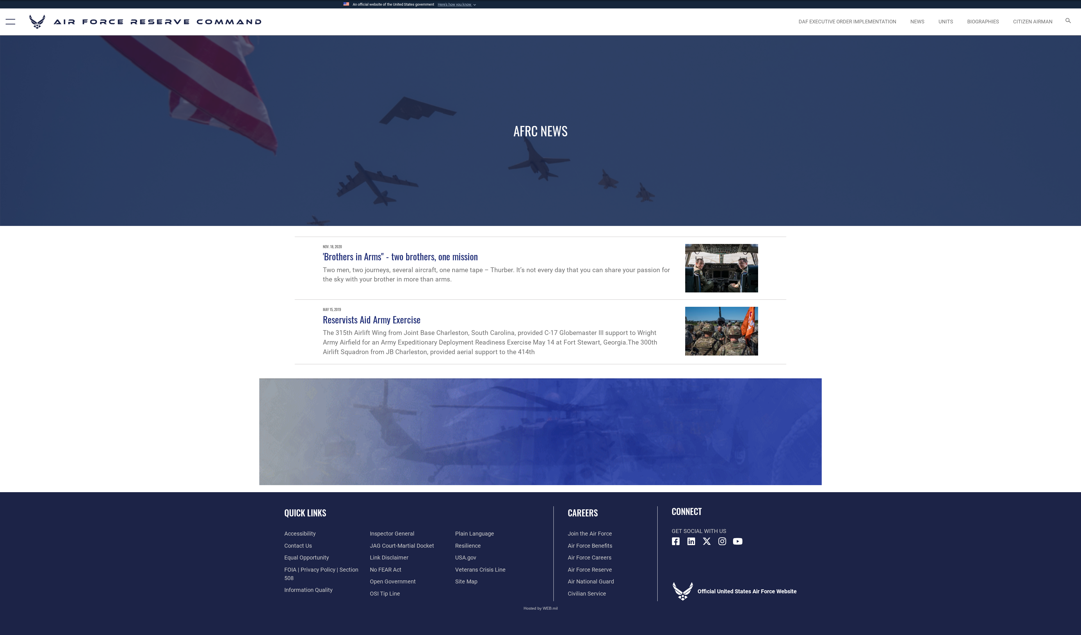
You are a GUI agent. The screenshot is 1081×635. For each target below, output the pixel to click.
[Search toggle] (1067, 22)
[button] (457, 4)
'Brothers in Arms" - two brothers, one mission (400, 256)
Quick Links (305, 512)
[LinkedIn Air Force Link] (691, 541)
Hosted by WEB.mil (541, 608)
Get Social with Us (699, 531)
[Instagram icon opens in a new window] (722, 541)
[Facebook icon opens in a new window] (676, 541)
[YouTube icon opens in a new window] (738, 541)
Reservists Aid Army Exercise (372, 319)
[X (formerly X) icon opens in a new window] (707, 541)
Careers (583, 512)
